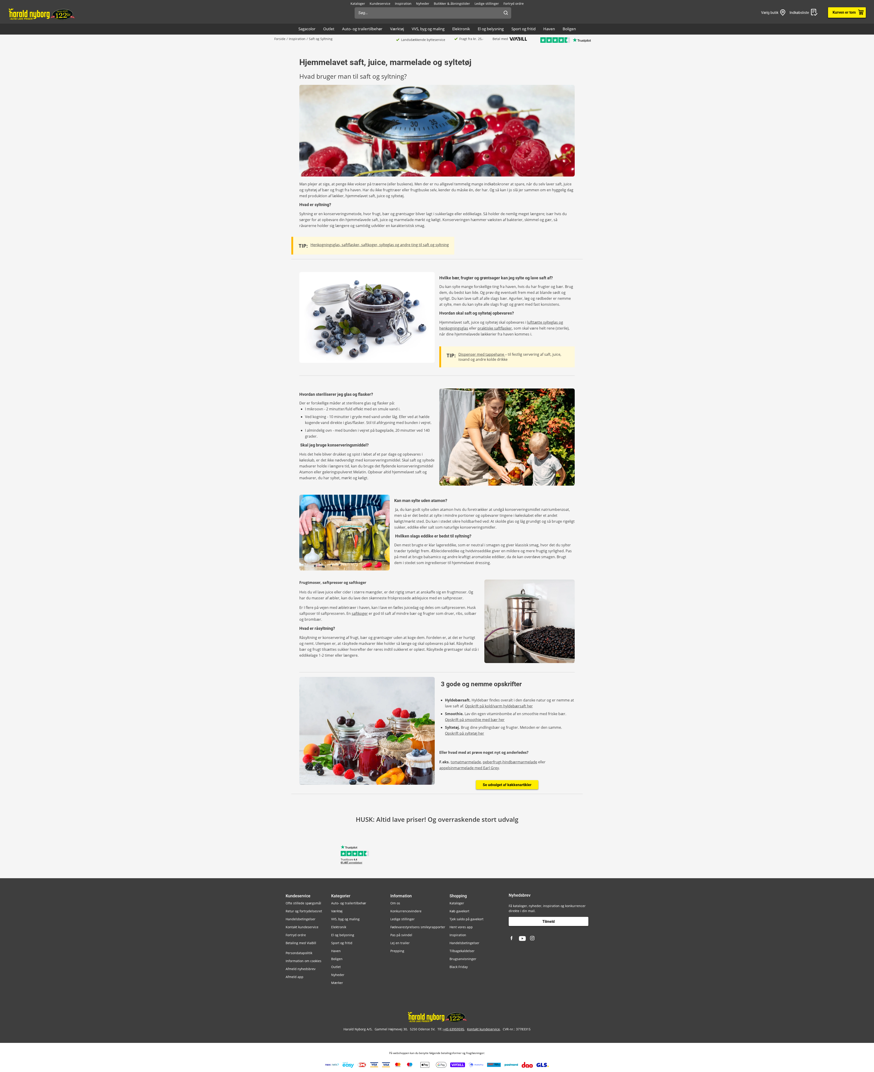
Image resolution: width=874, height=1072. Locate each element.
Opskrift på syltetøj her (464, 733)
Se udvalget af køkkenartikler (507, 785)
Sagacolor (306, 28)
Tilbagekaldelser (462, 951)
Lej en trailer (400, 943)
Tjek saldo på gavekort (466, 919)
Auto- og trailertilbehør (362, 28)
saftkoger (360, 613)
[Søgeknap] (505, 13)
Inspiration (403, 3)
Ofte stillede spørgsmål (303, 903)
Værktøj (397, 28)
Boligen (569, 28)
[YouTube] (522, 938)
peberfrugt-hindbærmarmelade (510, 761)
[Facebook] (512, 938)
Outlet (328, 28)
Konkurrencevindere (406, 911)
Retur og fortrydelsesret (304, 911)
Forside (279, 39)
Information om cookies (303, 961)
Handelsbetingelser (300, 919)
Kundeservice (380, 3)
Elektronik (461, 28)
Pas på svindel (401, 935)
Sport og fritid (523, 28)
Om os (395, 903)
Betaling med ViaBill (301, 943)
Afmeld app (294, 977)
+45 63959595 (453, 1029)
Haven (549, 28)
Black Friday (459, 967)
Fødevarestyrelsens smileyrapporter (417, 927)
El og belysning (491, 28)
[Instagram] (532, 938)
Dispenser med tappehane (481, 354)
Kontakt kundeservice (302, 927)
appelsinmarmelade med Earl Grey (469, 767)
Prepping (397, 951)
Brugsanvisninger (463, 959)
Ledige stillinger (487, 3)
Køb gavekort (459, 911)
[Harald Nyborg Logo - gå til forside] (41, 14)
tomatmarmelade (466, 761)
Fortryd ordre (513, 3)
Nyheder (422, 3)
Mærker (337, 983)
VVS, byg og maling (428, 28)
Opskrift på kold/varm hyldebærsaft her (499, 706)
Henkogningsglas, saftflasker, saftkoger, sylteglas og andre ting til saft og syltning (379, 244)
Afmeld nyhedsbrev (300, 969)
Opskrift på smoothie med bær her (475, 719)
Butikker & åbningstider (452, 3)
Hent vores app (461, 927)
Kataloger (358, 3)
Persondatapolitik (299, 953)
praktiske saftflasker (495, 328)
